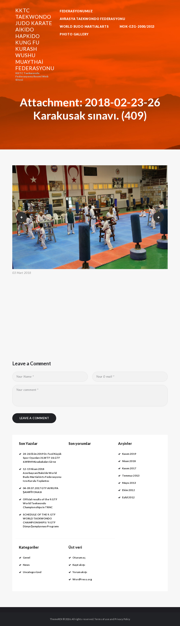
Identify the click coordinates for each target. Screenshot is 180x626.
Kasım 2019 (129, 453)
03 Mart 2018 (21, 273)
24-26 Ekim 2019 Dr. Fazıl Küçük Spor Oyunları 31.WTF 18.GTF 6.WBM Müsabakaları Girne (42, 457)
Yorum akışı (79, 572)
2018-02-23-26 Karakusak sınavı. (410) (162, 217)
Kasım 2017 (129, 468)
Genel (26, 557)
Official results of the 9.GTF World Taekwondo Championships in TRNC (40, 503)
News (26, 564)
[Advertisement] (90, 309)
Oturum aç (78, 557)
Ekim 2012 (128, 490)
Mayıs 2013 (129, 482)
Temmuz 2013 (130, 475)
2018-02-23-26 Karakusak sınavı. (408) (20, 217)
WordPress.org (82, 579)
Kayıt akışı (78, 564)
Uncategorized (32, 572)
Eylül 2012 (128, 497)
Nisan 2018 (129, 461)
